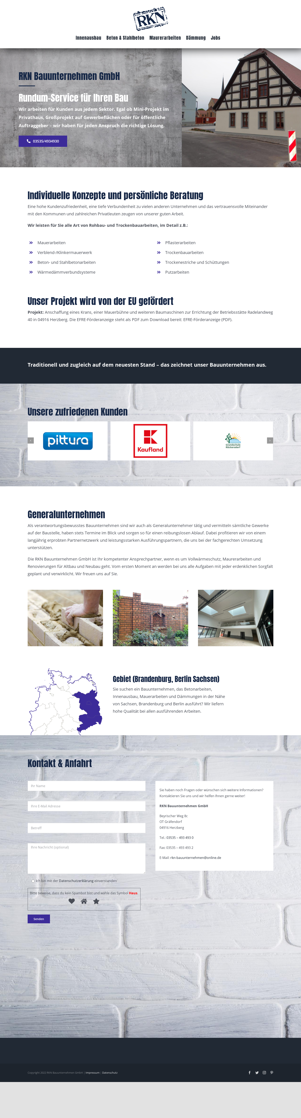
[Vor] (270, 440)
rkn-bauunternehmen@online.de (195, 857)
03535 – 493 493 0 (180, 837)
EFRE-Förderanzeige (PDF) (207, 319)
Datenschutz (110, 1072)
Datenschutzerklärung (76, 881)
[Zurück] (31, 440)
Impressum (93, 1072)
